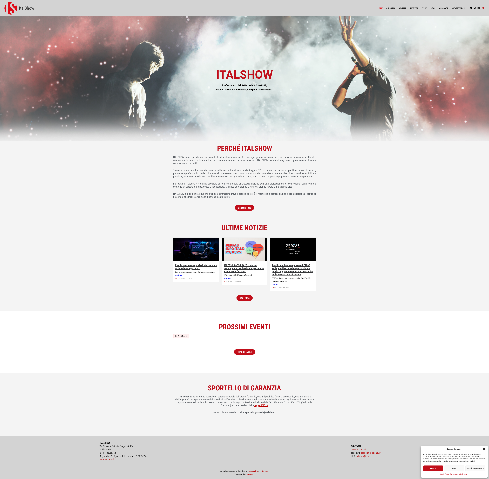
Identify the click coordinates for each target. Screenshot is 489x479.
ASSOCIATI (443, 8)
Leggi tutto (178, 275)
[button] (484, 449)
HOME (380, 8)
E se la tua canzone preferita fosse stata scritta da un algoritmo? (196, 267)
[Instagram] (478, 8)
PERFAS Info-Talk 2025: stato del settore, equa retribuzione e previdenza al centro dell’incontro (244, 268)
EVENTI (424, 8)
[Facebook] (471, 8)
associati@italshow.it (371, 452)
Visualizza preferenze (475, 468)
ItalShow (26, 8)
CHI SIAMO (390, 8)
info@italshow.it (358, 449)
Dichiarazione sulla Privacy (458, 474)
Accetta (433, 468)
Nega (454, 468)
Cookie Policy (444, 474)
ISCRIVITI (414, 8)
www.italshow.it (106, 459)
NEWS (433, 8)
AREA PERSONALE (458, 8)
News (190, 278)
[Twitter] (475, 8)
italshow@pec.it (363, 456)
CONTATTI (402, 8)
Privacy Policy (253, 471)
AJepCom (249, 474)
